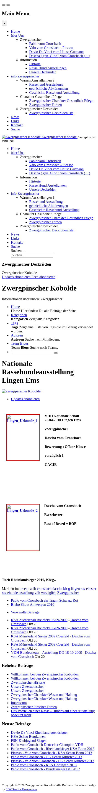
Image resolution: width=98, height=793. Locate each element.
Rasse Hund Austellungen (48, 68)
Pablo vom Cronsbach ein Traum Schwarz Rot (44, 600)
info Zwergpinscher (25, 76)
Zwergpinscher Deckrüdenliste (51, 113)
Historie (35, 64)
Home (15, 31)
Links (15, 121)
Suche (15, 129)
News (15, 117)
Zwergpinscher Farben (45, 105)
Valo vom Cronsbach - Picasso (51, 48)
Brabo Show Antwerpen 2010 (32, 604)
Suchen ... (18, 250)
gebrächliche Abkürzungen (48, 88)
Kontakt (17, 125)
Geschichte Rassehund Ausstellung (54, 92)
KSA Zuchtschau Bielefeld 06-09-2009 (39, 620)
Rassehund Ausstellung (46, 84)
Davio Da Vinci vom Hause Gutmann (56, 52)
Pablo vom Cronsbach (45, 44)
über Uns (17, 35)
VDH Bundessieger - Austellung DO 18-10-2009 (46, 652)
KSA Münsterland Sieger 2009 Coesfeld (40, 636)
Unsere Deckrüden (42, 72)
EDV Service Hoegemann (21, 789)
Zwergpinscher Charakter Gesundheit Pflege (61, 101)
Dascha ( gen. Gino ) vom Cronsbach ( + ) (59, 56)
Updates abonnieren (25, 399)
